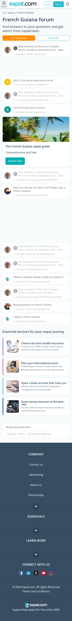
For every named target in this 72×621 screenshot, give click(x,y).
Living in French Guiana (26, 316)
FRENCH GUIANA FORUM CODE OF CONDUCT (38, 277)
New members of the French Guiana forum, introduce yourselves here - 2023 (40, 174)
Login (48, 4)
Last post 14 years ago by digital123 (33, 309)
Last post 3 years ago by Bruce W (31, 195)
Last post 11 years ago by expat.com (33, 282)
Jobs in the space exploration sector (33, 80)
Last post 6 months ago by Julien (31, 54)
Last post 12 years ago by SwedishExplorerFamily (39, 297)
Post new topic (19, 38)
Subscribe (53, 38)
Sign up (58, 4)
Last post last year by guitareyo (30, 112)
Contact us (36, 464)
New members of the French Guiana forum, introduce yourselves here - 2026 (40, 48)
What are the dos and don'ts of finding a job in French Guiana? (39, 189)
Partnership (36, 495)
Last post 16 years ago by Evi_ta (31, 321)
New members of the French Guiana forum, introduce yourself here (38, 291)
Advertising (36, 475)
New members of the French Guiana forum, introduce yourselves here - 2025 (40, 94)
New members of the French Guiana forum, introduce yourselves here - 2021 (40, 248)
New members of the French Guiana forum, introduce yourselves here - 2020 (40, 263)
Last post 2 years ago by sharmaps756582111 (37, 180)
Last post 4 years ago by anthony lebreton (35, 254)
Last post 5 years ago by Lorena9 (31, 269)
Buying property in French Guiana (32, 304)
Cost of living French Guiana (29, 107)
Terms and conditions (36, 591)
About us (36, 485)
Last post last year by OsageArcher (32, 85)
